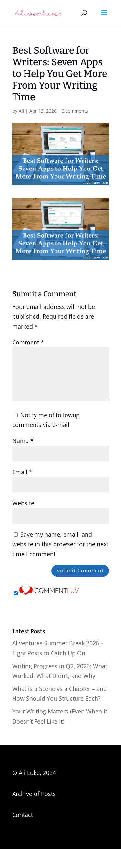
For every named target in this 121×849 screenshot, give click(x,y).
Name (23, 440)
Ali (21, 111)
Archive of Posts (34, 794)
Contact (22, 815)
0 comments (75, 111)
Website (23, 503)
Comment (28, 342)
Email (22, 472)
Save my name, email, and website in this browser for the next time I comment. (60, 544)
